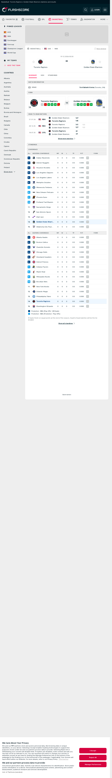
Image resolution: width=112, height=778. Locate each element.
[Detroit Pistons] (34, 262)
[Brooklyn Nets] (34, 281)
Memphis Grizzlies (43, 182)
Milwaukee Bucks (43, 277)
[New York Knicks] (34, 286)
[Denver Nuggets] (34, 162)
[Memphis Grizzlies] (34, 182)
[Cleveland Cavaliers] (34, 257)
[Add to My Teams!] (33, 62)
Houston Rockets (43, 168)
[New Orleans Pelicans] (34, 192)
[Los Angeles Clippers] (34, 172)
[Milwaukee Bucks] (34, 276)
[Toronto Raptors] (34, 301)
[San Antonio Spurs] (34, 212)
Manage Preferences (93, 764)
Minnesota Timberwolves (45, 187)
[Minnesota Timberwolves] (34, 187)
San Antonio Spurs (43, 212)
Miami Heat (40, 272)
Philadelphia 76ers (43, 296)
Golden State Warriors (93, 67)
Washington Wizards (44, 306)
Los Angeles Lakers (44, 177)
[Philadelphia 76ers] (34, 296)
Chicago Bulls (41, 252)
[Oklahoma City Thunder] (34, 226)
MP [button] (58, 153)
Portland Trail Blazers (44, 202)
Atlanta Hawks (42, 237)
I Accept (93, 751)
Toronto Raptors (40, 67)
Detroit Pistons (42, 262)
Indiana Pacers (42, 267)
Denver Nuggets (42, 163)
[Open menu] (105, 10)
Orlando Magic (42, 291)
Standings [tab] (52, 75)
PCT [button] (81, 153)
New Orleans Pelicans (45, 192)
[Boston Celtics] (34, 242)
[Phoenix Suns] (34, 197)
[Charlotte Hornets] (34, 247)
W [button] (62, 153)
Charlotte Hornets (43, 247)
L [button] (66, 153)
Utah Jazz (40, 217)
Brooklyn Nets (41, 282)
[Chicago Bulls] (34, 252)
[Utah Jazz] (34, 217)
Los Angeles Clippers (44, 173)
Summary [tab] (33, 75)
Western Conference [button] (41, 153)
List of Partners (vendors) (12, 772)
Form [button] (96, 153)
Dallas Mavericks (43, 158)
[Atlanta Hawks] (34, 237)
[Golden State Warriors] (34, 222)
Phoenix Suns (41, 197)
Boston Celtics (42, 242)
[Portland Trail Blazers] (34, 202)
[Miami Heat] (34, 271)
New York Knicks (42, 287)
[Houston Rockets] (34, 167)
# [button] (28, 153)
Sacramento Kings (43, 207)
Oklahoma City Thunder (45, 227)
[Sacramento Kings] (34, 207)
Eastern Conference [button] (41, 233)
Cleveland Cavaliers (43, 257)
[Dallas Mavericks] (34, 158)
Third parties (63, 759)
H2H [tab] (42, 75)
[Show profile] (40, 61)
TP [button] (73, 153)
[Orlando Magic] (34, 291)
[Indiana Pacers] (34, 267)
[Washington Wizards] (34, 306)
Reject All (93, 757)
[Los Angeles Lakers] (34, 177)
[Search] (85, 10)
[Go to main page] (21, 10)
